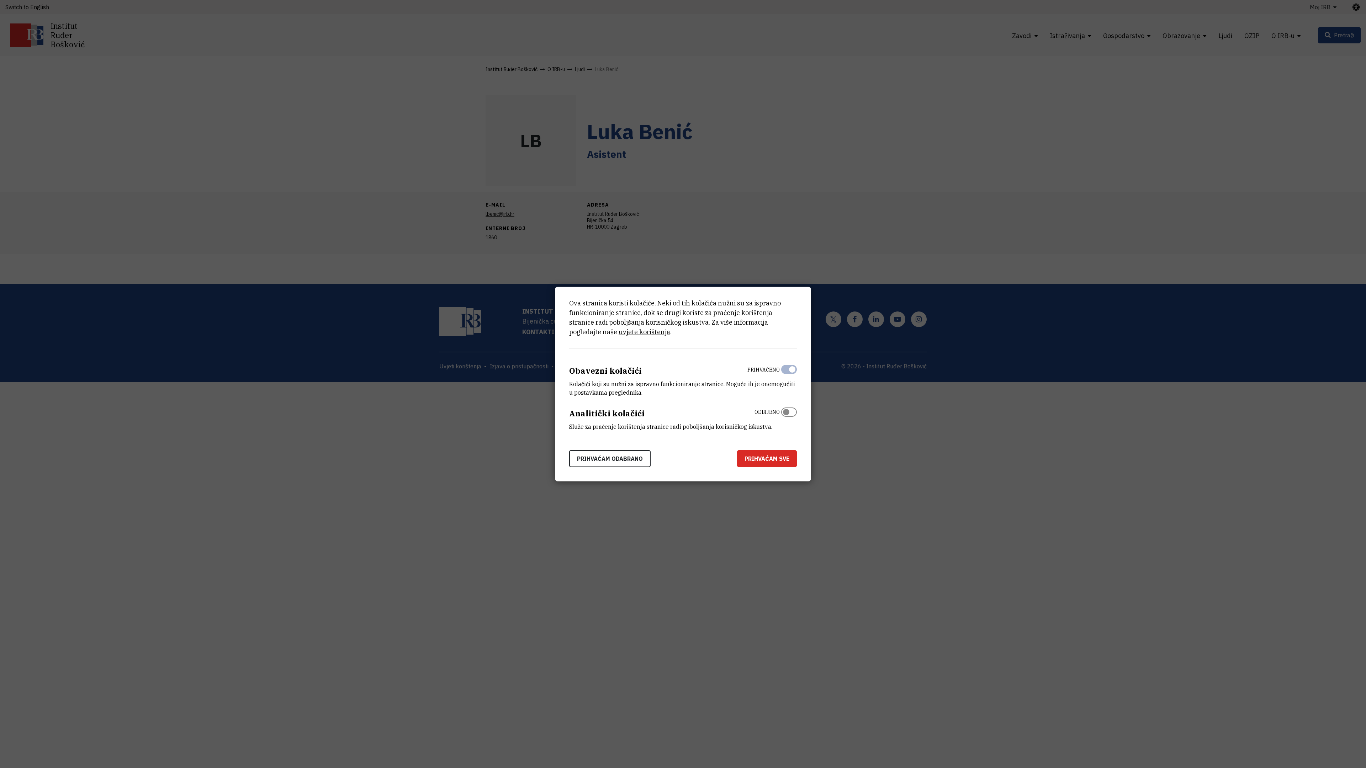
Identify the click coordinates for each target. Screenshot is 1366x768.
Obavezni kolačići (605, 371)
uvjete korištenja (644, 332)
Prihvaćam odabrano (610, 458)
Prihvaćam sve (767, 458)
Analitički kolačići (607, 413)
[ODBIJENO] (789, 417)
